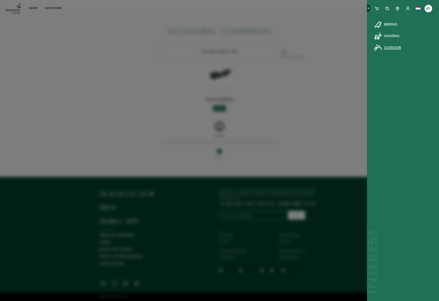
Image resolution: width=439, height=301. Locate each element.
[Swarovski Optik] (13, 8)
